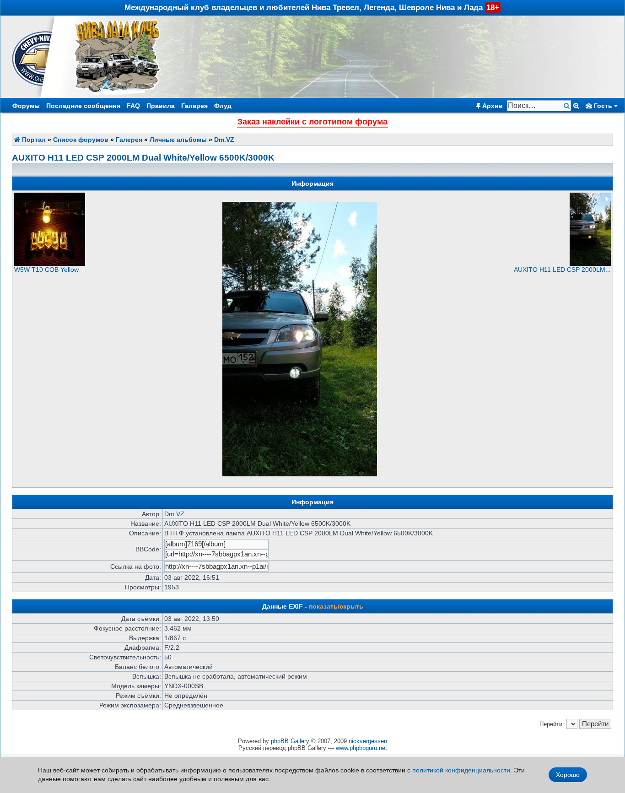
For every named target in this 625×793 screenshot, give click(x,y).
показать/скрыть (336, 606)
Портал (33, 139)
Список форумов (80, 139)
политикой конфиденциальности (461, 770)
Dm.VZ (224, 139)
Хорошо (568, 774)
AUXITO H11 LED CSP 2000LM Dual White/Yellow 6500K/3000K (143, 157)
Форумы (26, 105)
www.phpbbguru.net (361, 747)
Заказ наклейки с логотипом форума (312, 121)
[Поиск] (567, 106)
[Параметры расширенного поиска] (576, 105)
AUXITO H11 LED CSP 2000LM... (562, 269)
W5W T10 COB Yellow (46, 269)
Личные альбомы (178, 139)
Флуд (223, 105)
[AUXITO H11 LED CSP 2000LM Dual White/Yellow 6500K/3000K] (590, 263)
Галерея (194, 105)
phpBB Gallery (290, 741)
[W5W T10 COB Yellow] (49, 263)
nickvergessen (368, 741)
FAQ (133, 105)
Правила (160, 105)
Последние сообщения (83, 105)
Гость (603, 105)
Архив (491, 105)
